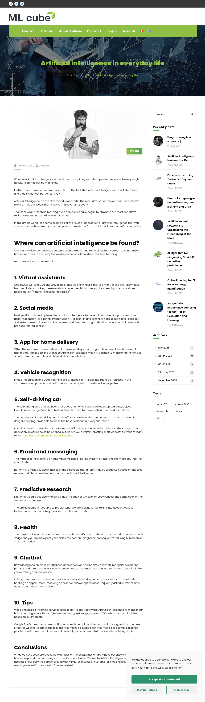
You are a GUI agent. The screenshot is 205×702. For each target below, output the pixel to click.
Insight (85, 75)
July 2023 (175, 347)
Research (162, 411)
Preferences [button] (181, 690)
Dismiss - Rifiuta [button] (147, 690)
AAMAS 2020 (182, 404)
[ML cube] (32, 16)
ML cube (72, 75)
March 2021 (175, 364)
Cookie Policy (173, 668)
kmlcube (43, 165)
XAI (158, 418)
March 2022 (175, 356)
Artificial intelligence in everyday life (180, 158)
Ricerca (180, 411)
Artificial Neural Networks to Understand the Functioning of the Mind (179, 230)
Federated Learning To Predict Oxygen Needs (180, 179)
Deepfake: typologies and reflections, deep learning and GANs (181, 203)
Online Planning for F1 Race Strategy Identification (181, 284)
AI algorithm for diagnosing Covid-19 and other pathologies (181, 259)
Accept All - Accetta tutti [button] (164, 679)
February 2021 (175, 372)
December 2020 (175, 380)
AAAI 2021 (161, 404)
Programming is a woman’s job (179, 139)
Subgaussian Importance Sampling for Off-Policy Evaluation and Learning (181, 312)
